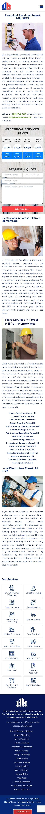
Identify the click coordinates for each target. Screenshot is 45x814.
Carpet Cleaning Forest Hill (22, 423)
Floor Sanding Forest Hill (22, 440)
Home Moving (21, 766)
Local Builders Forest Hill (22, 416)
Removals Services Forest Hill (22, 460)
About (28, 799)
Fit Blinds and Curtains (21, 786)
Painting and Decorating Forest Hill (22, 433)
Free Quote (7, 155)
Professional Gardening (21, 747)
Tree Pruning (22, 758)
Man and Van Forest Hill (22, 456)
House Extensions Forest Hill (22, 413)
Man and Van (22, 774)
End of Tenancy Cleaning (21, 731)
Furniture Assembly (22, 782)
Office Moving (21, 770)
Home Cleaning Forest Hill (22, 430)
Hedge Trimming (22, 754)
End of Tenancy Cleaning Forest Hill (22, 426)
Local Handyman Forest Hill (22, 446)
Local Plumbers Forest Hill (22, 449)
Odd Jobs (21, 778)
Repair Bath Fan (21, 790)
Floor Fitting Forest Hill (22, 436)
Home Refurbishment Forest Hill (22, 453)
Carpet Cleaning (21, 735)
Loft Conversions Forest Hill (22, 420)
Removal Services (22, 762)
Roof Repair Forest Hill (22, 463)
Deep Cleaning (22, 739)
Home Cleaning (21, 743)
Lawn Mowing (21, 751)
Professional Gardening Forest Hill (22, 443)
